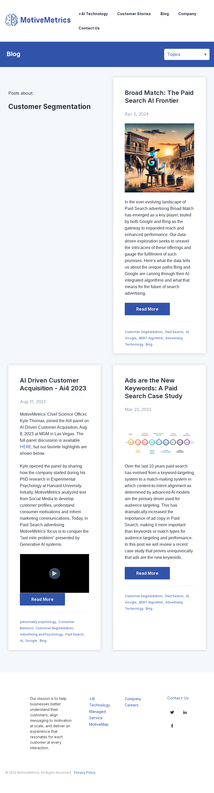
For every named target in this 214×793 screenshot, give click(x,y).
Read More (147, 309)
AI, (187, 332)
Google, (131, 338)
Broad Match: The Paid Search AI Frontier (159, 96)
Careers (132, 705)
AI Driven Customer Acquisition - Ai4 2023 (53, 384)
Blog (164, 13)
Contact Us (89, 28)
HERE (25, 446)
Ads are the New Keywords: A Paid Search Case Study (153, 388)
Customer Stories (134, 13)
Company (187, 13)
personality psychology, (38, 622)
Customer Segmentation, (144, 332)
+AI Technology (93, 13)
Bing (149, 344)
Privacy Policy (85, 772)
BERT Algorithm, (151, 338)
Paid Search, (174, 332)
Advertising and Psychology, (41, 635)
